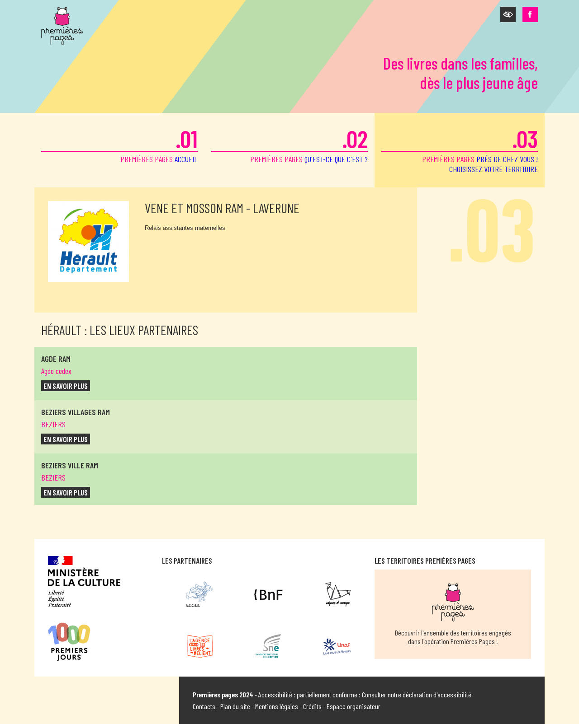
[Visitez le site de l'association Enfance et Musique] (337, 594)
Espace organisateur (353, 706)
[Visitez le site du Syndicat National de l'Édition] (268, 646)
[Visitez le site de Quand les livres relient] (200, 646)
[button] (508, 14)
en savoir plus (65, 385)
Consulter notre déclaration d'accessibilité (416, 694)
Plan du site (235, 706)
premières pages (159, 144)
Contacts (204, 706)
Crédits (312, 706)
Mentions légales (276, 706)
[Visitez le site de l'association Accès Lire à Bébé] (200, 594)
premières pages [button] (480, 149)
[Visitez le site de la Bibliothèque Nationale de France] (268, 594)
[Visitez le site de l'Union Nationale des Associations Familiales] (337, 646)
